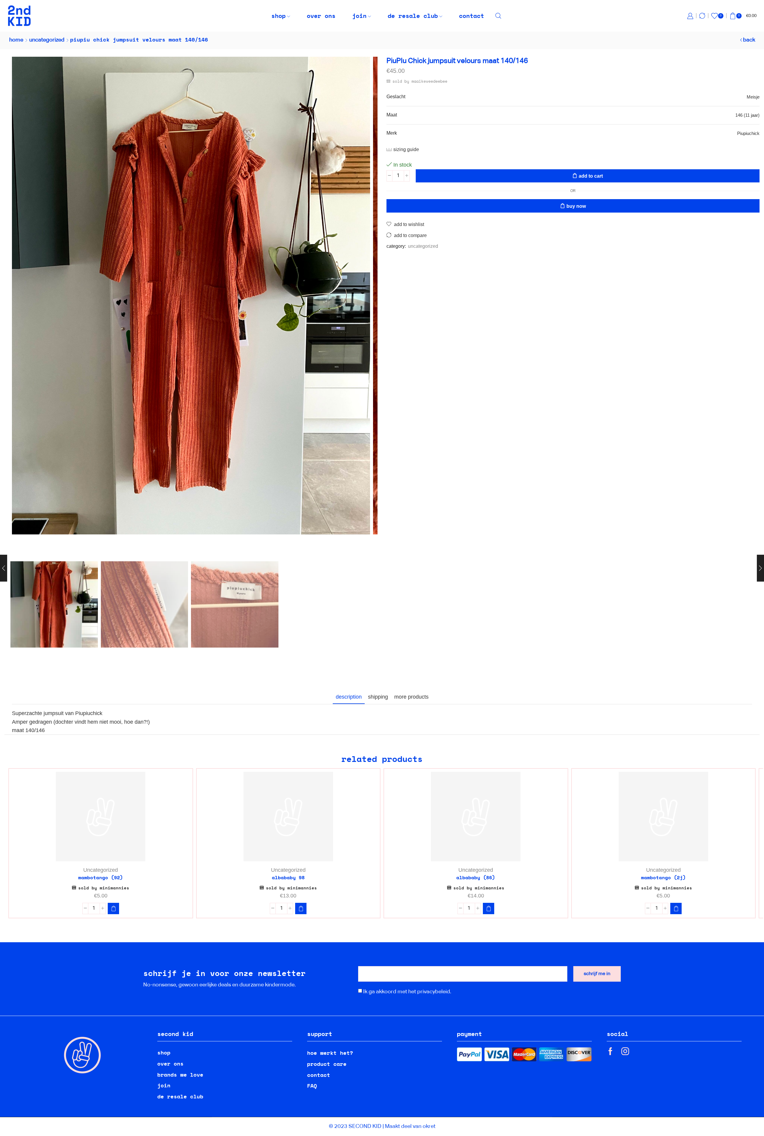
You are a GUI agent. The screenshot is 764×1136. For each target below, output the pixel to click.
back (749, 40)
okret (429, 1126)
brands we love (180, 1074)
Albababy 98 (288, 877)
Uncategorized (46, 40)
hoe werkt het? (330, 1053)
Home (16, 40)
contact (471, 15)
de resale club (413, 15)
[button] (113, 908)
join (359, 15)
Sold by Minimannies (103, 888)
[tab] (349, 697)
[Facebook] (610, 1051)
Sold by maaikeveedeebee (419, 81)
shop (278, 15)
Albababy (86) (475, 877)
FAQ (312, 1085)
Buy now (576, 206)
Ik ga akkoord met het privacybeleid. (407, 991)
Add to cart (591, 176)
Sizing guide (406, 149)
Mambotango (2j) (663, 877)
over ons (321, 15)
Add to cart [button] (104, 851)
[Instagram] (625, 1051)
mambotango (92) (100, 877)
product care (326, 1064)
